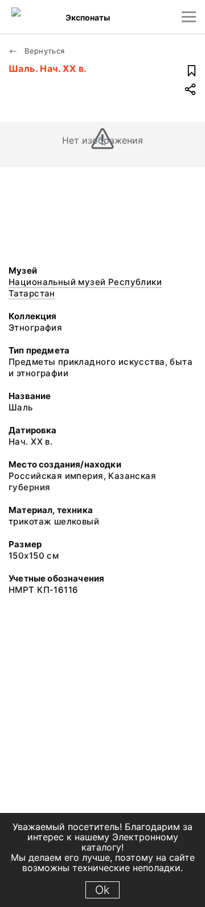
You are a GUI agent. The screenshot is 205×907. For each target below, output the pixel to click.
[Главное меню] (189, 17)
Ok (102, 890)
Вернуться (43, 50)
